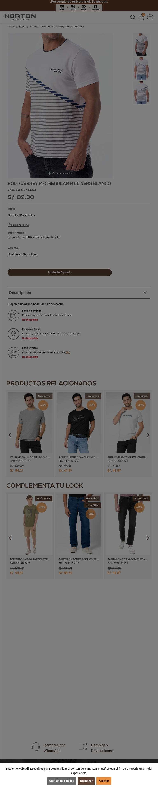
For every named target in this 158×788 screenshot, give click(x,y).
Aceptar (104, 780)
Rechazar (86, 780)
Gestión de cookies (61, 780)
